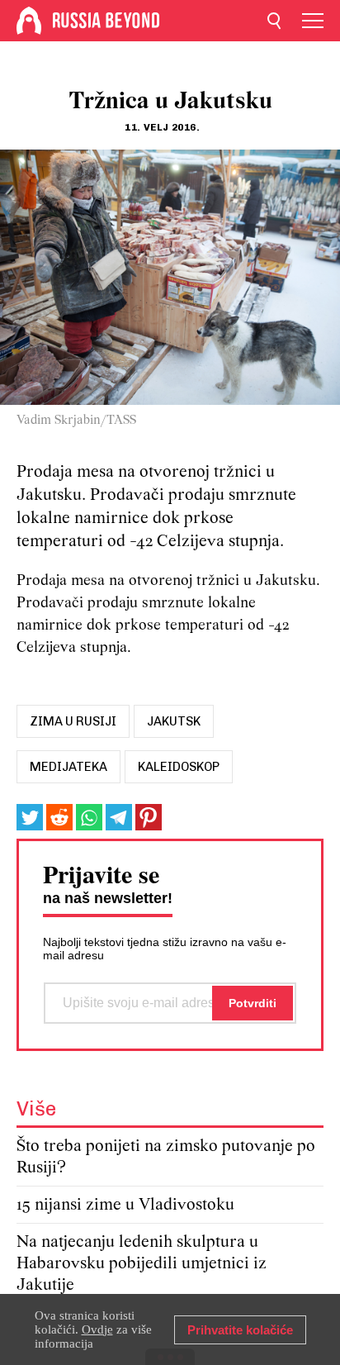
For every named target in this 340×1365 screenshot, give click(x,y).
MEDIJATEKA (68, 766)
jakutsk (174, 721)
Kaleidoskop (179, 766)
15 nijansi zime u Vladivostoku (125, 1205)
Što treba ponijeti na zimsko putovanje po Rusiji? (166, 1157)
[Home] (29, 21)
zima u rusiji (73, 721)
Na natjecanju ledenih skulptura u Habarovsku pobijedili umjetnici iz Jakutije (142, 1264)
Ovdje (97, 1329)
